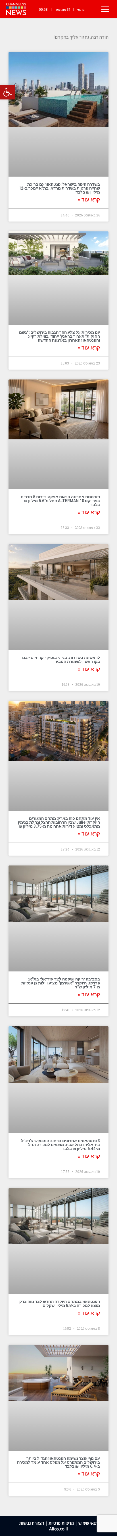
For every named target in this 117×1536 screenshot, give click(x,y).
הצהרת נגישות (31, 1523)
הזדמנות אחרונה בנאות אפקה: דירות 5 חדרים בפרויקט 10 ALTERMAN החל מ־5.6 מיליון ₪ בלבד (60, 500)
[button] (7, 92)
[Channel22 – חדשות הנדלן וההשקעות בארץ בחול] (16, 9)
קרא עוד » (89, 200)
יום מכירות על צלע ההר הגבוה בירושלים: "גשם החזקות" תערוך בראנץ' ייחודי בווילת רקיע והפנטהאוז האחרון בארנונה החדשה (59, 336)
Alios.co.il (58, 1528)
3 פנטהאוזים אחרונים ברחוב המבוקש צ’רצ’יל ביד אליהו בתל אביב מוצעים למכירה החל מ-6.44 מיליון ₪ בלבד (60, 1144)
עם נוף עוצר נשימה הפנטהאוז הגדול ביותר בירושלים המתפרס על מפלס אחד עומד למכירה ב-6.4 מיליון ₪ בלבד (58, 1462)
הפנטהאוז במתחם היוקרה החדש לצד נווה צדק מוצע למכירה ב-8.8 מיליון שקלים (59, 1303)
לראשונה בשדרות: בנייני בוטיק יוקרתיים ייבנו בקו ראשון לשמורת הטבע (61, 659)
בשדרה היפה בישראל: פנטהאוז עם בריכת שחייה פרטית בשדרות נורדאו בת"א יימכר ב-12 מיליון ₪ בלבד (59, 188)
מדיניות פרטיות (61, 1523)
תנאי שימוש (88, 1523)
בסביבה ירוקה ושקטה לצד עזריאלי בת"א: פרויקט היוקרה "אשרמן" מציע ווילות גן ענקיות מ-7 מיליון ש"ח (60, 983)
